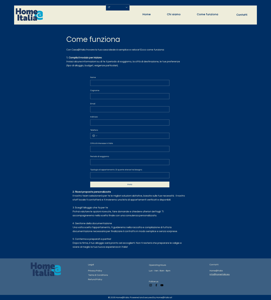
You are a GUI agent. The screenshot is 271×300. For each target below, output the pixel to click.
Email (92, 104)
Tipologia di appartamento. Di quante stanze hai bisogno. (116, 170)
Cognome (94, 90)
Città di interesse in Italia (101, 143)
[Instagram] (150, 285)
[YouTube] (162, 285)
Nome (93, 77)
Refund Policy (95, 279)
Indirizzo (94, 117)
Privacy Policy (95, 271)
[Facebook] (156, 285)
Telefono (94, 130)
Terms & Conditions (98, 275)
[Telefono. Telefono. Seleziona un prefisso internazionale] (95, 135)
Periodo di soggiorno (99, 156)
